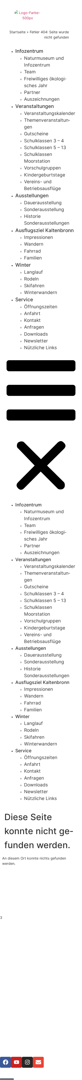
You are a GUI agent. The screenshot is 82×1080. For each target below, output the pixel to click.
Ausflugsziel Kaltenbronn (44, 230)
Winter (23, 265)
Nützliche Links (40, 347)
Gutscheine (36, 133)
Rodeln (31, 279)
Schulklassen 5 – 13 (45, 147)
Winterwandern (40, 292)
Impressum (41, 1011)
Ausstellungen (32, 195)
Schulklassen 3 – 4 (44, 140)
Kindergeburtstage (44, 175)
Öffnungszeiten (40, 306)
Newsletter (36, 341)
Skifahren (34, 285)
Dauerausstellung (43, 202)
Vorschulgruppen (42, 168)
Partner (32, 92)
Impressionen (38, 237)
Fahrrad (32, 251)
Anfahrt (32, 313)
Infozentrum (29, 51)
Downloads (36, 334)
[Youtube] (16, 1062)
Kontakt (32, 320)
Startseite (17, 32)
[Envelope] (38, 1062)
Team (30, 71)
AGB (41, 1021)
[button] (41, 426)
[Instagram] (27, 1062)
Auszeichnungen (41, 99)
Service (24, 299)
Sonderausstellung (44, 209)
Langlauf (33, 272)
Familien (33, 258)
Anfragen (34, 327)
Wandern (33, 244)
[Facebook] (5, 1062)
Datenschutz (41, 1016)
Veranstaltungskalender (49, 113)
